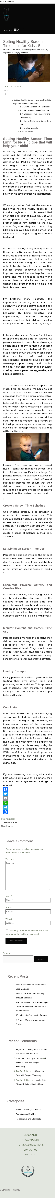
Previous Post (9, 822)
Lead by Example (31, 128)
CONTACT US (30, 1150)
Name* (9, 896)
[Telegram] (27, 807)
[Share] (27, 812)
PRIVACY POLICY (30, 1140)
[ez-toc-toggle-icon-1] (27, 91)
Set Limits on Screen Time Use (36, 110)
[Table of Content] (27, 90)
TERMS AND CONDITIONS (30, 1145)
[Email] (27, 798)
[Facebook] (27, 789)
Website (9, 919)
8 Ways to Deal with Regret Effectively (31, 1062)
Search (6, 953)
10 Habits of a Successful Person (31, 1015)
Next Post (7, 826)
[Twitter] (27, 794)
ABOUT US (30, 1155)
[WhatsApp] (27, 803)
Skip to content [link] (7, 2)
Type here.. (11, 859)
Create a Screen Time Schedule (37, 107)
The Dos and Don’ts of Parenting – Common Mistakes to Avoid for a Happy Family (31, 1006)
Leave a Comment (11, 49)
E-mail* (9, 907)
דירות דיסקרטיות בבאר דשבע (29, 1058)
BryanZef (20, 1049)
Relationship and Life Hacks (28, 1119)
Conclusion (28, 131)
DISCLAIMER (30, 1135)
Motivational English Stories (28, 1109)
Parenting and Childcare (33, 49)
